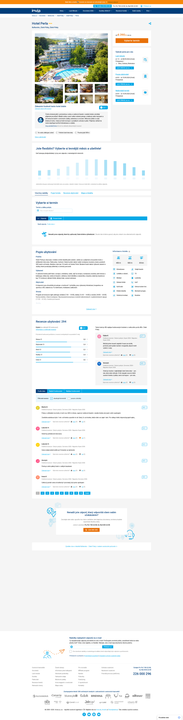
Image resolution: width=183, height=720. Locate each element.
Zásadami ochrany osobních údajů (110, 656)
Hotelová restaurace (123, 295)
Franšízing (81, 679)
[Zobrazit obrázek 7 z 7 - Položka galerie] (101, 99)
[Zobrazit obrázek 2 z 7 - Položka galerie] (71, 88)
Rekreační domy (37, 685)
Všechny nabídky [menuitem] (41, 193)
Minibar (119, 278)
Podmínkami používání (91, 656)
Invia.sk (98, 710)
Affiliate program (83, 670)
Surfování (120, 287)
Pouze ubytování (122, 74)
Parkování (35, 679)
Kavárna (137, 295)
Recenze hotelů (37, 682)
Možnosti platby (60, 679)
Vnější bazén (139, 269)
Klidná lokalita (121, 291)
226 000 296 (142, 674)
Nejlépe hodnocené (73, 391)
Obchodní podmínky (61, 673)
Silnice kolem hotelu (141, 287)
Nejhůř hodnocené (55, 391)
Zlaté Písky (60, 15)
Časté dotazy (59, 668)
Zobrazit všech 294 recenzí (43, 108)
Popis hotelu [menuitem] (56, 193)
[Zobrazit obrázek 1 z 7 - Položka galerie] (49, 93)
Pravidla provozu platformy (110, 673)
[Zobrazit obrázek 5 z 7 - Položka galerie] (71, 99)
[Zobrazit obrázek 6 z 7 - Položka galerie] (86, 99)
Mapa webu (59, 685)
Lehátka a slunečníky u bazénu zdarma (123, 274)
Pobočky (81, 676)
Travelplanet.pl (113, 710)
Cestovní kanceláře (38, 668)
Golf (136, 282)
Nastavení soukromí (108, 670)
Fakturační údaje (60, 676)
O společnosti (83, 682)
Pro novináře (82, 668)
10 (81, 493)
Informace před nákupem (63, 670)
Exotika (34, 676)
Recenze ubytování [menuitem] (70, 193)
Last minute (120, 56)
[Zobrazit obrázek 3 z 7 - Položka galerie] (86, 88)
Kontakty (81, 685)
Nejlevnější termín (122, 91)
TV (136, 274)
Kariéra (80, 673)
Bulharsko (51, 15)
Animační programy (141, 291)
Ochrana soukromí (107, 668)
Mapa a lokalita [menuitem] (87, 193)
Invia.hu (104, 710)
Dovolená (42, 15)
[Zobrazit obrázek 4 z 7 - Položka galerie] (101, 88)
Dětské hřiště (121, 282)
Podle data (41, 391)
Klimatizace (120, 269)
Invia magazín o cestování (64, 682)
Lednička (138, 278)
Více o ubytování (40, 137)
